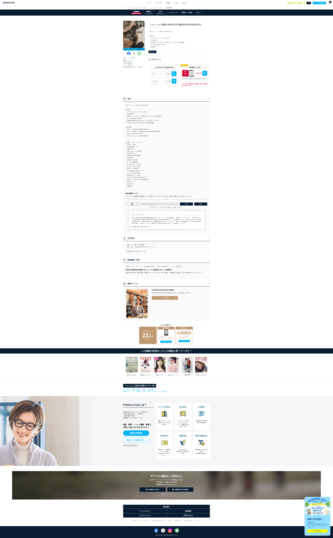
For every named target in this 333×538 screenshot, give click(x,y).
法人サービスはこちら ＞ (131, 445)
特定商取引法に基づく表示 (158, 520)
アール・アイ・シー (132, 59)
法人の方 (184, 3)
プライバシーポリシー (144, 520)
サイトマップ (197, 520)
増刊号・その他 (187, 12)
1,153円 (168, 73)
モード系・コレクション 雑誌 (154, 391)
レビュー (199, 12)
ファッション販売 (152, 7)
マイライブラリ (159, 3)
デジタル (155, 81)
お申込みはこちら (166, 341)
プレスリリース (144, 515)
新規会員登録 (136, 433)
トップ (124, 7)
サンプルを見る (165, 298)
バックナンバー (161, 7)
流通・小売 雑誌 (142, 7)
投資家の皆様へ (187, 520)
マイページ (149, 3)
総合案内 (166, 507)
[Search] (309, 3)
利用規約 (135, 520)
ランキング (176, 3)
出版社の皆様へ (178, 520)
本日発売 (168, 3)
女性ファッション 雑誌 (132, 391)
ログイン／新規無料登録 (319, 2)
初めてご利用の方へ (136, 440)
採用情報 (188, 511)
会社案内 (170, 520)
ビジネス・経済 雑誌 (132, 7)
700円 (168, 81)
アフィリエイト (144, 511)
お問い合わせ (188, 515)
